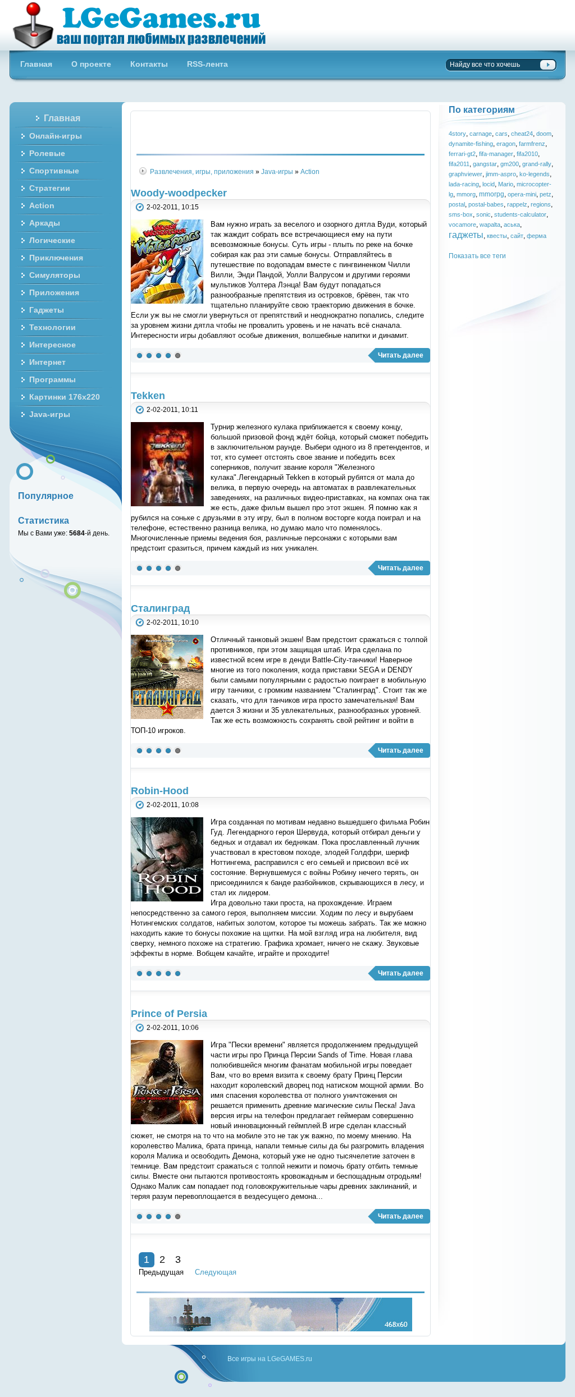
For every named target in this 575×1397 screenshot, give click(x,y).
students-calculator (520, 214)
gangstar (485, 164)
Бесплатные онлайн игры (146, 25)
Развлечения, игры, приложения (202, 171)
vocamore (462, 224)
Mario (505, 184)
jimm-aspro (501, 174)
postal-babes (486, 204)
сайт (516, 235)
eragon (505, 143)
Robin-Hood (160, 790)
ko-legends (534, 174)
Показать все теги (477, 255)
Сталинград (160, 608)
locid (488, 184)
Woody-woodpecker (179, 193)
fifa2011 (459, 164)
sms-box (461, 214)
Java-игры (277, 171)
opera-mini (522, 194)
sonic (483, 214)
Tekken (148, 395)
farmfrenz (532, 143)
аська (512, 224)
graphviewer (465, 174)
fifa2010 (527, 153)
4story (457, 133)
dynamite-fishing (471, 143)
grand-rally (536, 164)
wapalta (490, 224)
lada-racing (464, 184)
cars (501, 133)
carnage (480, 133)
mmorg (466, 194)
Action (310, 171)
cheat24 (522, 133)
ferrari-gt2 (462, 153)
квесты (497, 235)
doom (543, 133)
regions (541, 204)
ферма (536, 235)
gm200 (509, 164)
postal (457, 204)
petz (545, 194)
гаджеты (466, 235)
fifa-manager (496, 153)
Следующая (215, 1272)
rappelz (517, 204)
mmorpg (491, 194)
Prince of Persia (169, 1013)
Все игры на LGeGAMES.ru (269, 1358)
